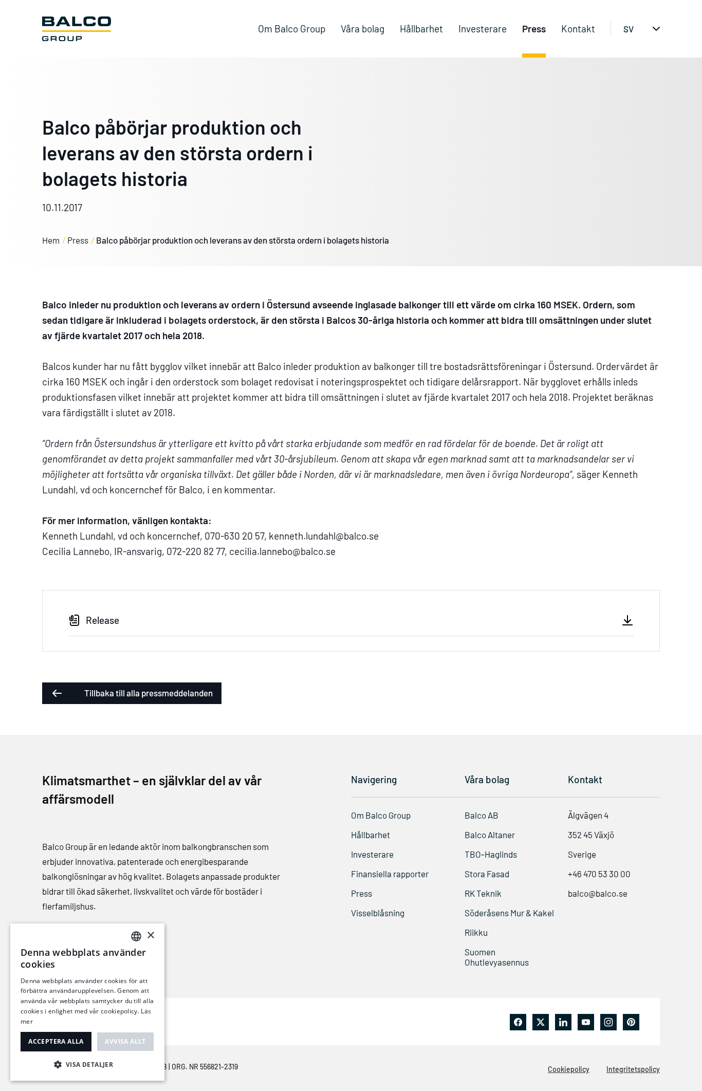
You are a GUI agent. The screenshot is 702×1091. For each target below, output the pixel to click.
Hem (51, 240)
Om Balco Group (291, 28)
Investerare (482, 28)
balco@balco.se (597, 893)
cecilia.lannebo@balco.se (282, 551)
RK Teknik (483, 893)
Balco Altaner (490, 834)
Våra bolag (362, 28)
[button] (87, 1064)
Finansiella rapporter (390, 873)
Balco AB (481, 815)
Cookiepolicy (568, 1069)
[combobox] (136, 936)
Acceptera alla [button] (56, 1041)
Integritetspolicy (633, 1069)
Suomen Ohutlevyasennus (497, 957)
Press (534, 28)
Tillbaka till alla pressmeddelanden (148, 693)
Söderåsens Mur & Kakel (509, 913)
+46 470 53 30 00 (599, 873)
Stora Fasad (487, 873)
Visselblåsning (377, 913)
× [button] (150, 935)
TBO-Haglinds (491, 854)
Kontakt (578, 28)
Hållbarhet (421, 28)
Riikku (476, 932)
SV (628, 29)
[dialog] (87, 1002)
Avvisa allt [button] (125, 1041)
